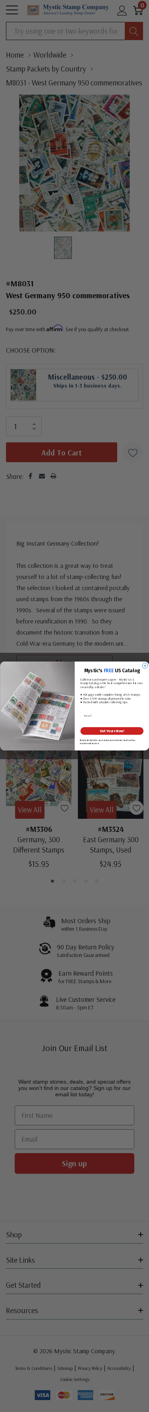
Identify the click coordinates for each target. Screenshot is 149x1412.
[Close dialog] (145, 666)
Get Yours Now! (112, 731)
